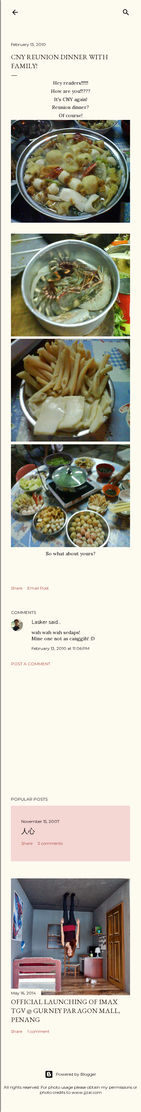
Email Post (38, 588)
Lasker (39, 622)
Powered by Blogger (76, 1074)
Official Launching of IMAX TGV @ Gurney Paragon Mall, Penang (65, 1010)
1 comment (38, 1031)
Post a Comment (30, 663)
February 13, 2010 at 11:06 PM (60, 648)
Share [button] (16, 588)
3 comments (50, 843)
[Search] (126, 10)
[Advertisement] (70, 731)
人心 (28, 831)
